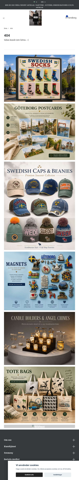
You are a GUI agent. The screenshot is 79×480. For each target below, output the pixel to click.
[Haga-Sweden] (35, 18)
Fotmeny (8, 453)
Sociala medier (12, 459)
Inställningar (57, 474)
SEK (42, 2)
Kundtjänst (10, 446)
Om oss (7, 440)
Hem (5, 28)
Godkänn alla (29, 474)
